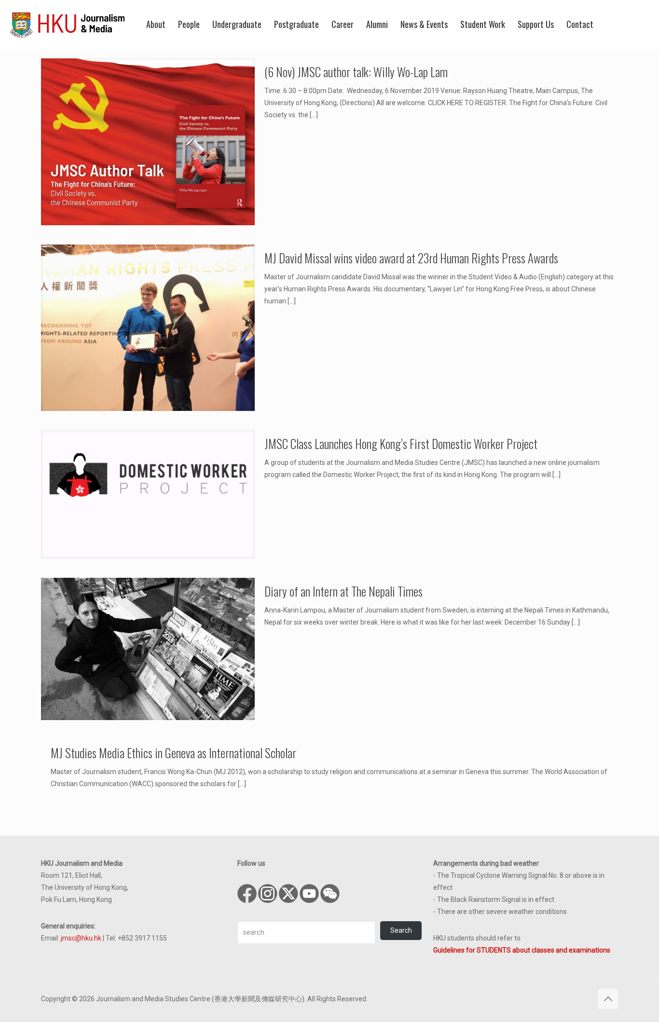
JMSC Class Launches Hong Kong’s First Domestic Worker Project (400, 443)
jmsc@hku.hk (81, 938)
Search (401, 930)
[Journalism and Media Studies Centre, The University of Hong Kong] (67, 24)
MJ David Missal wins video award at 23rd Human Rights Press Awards (411, 258)
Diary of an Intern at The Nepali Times (343, 591)
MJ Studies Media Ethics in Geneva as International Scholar (173, 753)
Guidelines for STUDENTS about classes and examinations (521, 950)
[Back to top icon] (608, 999)
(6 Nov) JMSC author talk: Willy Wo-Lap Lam (356, 72)
